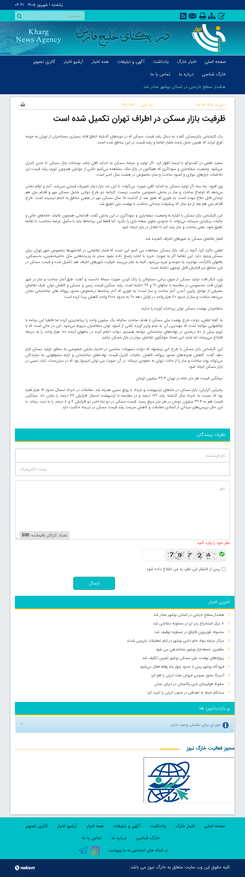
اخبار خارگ (185, 826)
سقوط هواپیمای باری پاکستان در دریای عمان (189, 684)
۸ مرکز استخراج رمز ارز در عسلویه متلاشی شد (188, 623)
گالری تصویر (37, 826)
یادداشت (158, 826)
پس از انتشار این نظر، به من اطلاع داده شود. (182, 569)
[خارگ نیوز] (206, 38)
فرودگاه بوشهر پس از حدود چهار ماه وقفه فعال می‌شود (182, 666)
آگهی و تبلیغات (127, 826)
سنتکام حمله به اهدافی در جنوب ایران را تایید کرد (185, 692)
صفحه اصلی (215, 826)
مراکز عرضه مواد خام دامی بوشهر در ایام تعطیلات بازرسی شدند (175, 641)
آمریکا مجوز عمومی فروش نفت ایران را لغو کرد (187, 675)
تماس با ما (92, 838)
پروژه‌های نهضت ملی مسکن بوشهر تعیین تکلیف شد (183, 658)
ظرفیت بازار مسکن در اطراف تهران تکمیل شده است (139, 118)
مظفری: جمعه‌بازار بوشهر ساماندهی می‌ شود (190, 649)
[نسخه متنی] (22, 105)
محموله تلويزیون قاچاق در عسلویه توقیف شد (189, 632)
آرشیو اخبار (67, 826)
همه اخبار (95, 826)
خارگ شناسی (148, 838)
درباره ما (118, 838)
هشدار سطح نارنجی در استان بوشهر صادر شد (184, 86)
